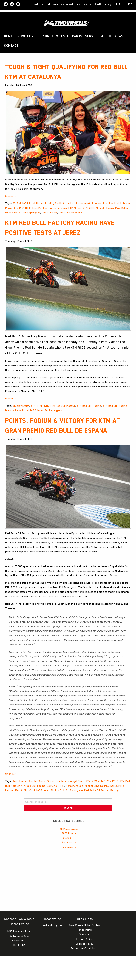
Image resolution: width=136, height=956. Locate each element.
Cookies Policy (84, 943)
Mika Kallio (121, 208)
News (119, 36)
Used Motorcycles (52, 925)
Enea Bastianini (112, 203)
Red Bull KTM (49, 212)
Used (65, 36)
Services (84, 934)
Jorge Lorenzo (58, 208)
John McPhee (39, 208)
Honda (43, 36)
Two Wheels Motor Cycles (84, 925)
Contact (11, 45)
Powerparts (69, 847)
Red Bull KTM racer (70, 212)
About (106, 36)
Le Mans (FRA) (55, 785)
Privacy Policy (84, 939)
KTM (55, 36)
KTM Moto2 (74, 208)
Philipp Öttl (57, 790)
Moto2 (9, 212)
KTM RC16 (89, 208)
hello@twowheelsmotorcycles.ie (65, 4)
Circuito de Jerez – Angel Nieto (65, 781)
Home (8, 36)
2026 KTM (69, 837)
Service (91, 36)
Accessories (68, 842)
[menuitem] (8, 36)
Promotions (26, 36)
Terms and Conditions (84, 948)
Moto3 (18, 212)
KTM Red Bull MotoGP (62, 405)
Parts (77, 36)
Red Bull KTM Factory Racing (101, 790)
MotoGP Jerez (35, 410)
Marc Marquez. (75, 785)
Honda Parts (84, 929)
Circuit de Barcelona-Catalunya (82, 203)
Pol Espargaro (31, 212)
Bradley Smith (53, 203)
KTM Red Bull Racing (89, 405)
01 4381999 (123, 4)
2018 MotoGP (20, 203)
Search (68, 808)
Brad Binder (36, 203)
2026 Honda (69, 833)
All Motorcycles (69, 828)
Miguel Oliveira (105, 208)
